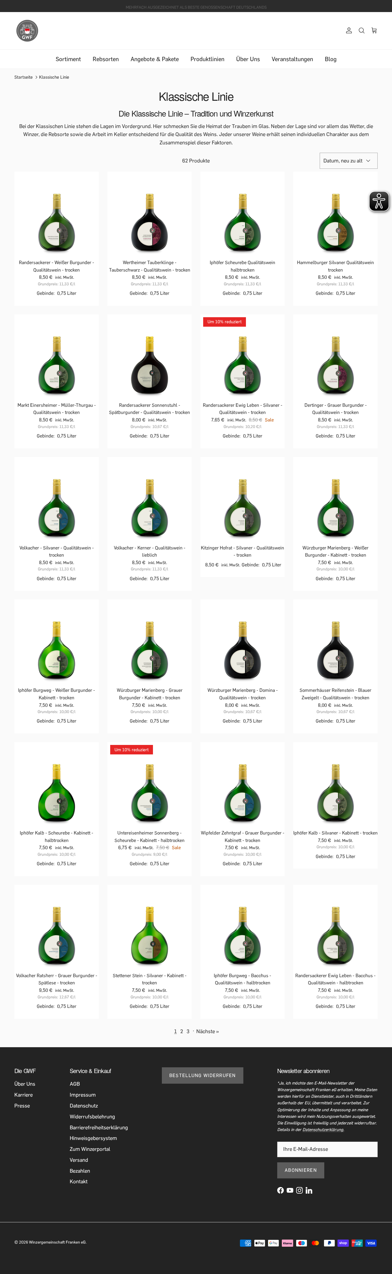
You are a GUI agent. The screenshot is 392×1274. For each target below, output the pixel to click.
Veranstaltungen (292, 59)
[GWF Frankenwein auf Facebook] (280, 1190)
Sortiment (68, 59)
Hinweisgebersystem (93, 1138)
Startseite (23, 77)
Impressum (83, 1095)
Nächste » (207, 1031)
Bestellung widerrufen (202, 1075)
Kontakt (79, 1181)
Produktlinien (207, 59)
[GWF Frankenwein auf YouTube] (290, 1190)
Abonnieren (301, 1170)
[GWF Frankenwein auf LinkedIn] (309, 1190)
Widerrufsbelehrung (92, 1117)
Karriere (23, 1095)
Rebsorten (106, 59)
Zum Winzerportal (90, 1149)
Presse (22, 1106)
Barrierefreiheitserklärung (99, 1127)
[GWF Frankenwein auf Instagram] (299, 1190)
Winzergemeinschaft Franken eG (57, 1242)
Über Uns (248, 59)
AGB (75, 1084)
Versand (79, 1160)
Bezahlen (80, 1171)
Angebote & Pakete (155, 59)
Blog (331, 59)
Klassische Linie (54, 77)
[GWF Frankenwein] (27, 31)
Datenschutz (84, 1106)
